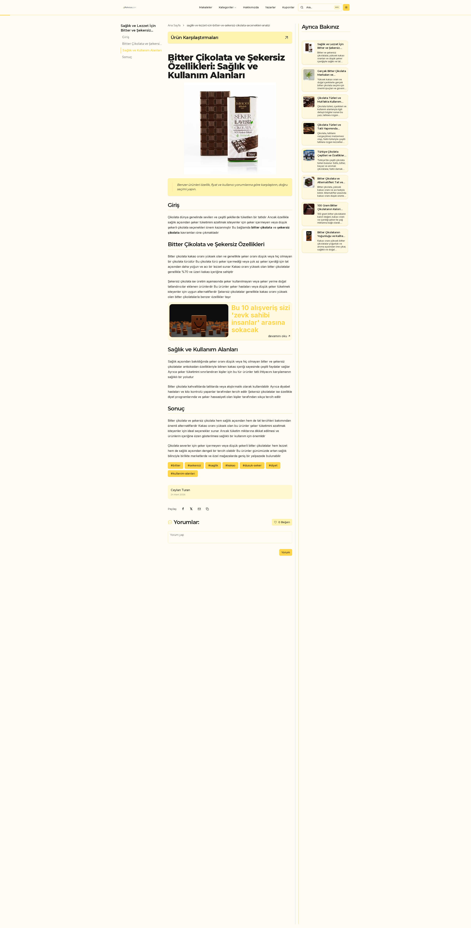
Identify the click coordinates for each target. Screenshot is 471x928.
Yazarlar (270, 7)
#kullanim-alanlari (183, 473)
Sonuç (127, 57)
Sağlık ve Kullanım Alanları (142, 50)
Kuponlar (288, 7)
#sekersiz (194, 465)
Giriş (125, 37)
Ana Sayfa (174, 25)
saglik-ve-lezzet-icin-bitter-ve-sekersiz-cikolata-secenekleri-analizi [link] (228, 25)
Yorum (285, 552)
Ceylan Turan (180, 490)
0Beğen (284, 522)
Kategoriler (226, 7)
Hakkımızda (251, 7)
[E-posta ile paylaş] (199, 509)
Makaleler (205, 7)
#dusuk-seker (252, 465)
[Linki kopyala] (207, 509)
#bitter (175, 465)
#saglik (213, 465)
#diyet (273, 465)
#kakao (230, 465)
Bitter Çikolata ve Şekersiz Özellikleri (142, 43)
